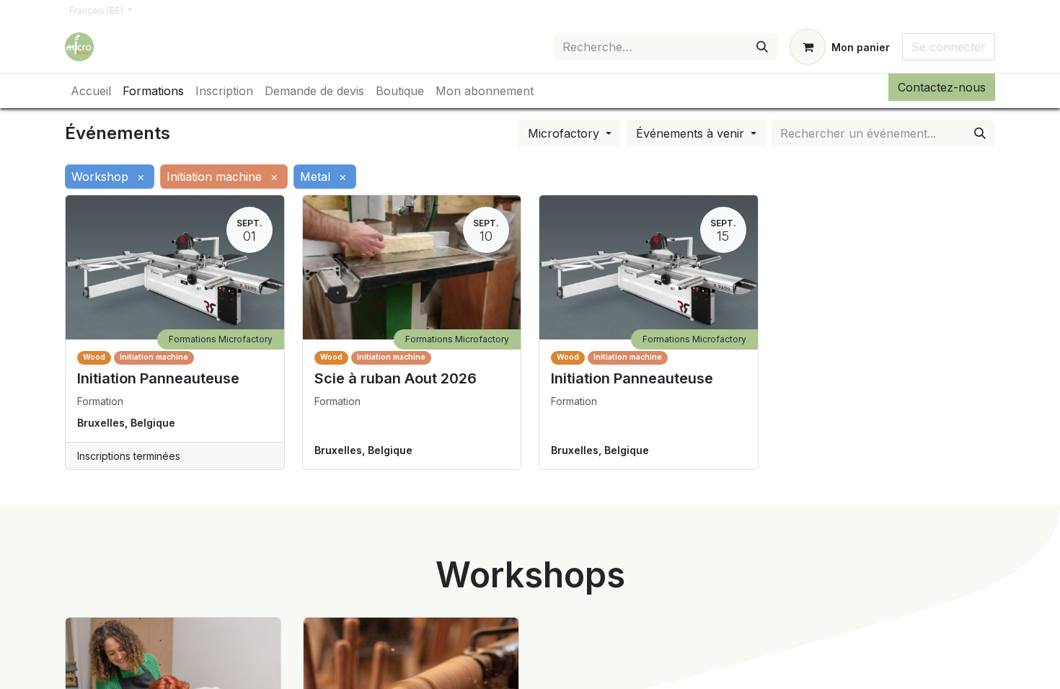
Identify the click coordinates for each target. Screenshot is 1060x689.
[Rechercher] (762, 47)
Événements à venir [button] (692, 133)
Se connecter (948, 47)
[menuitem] (91, 90)
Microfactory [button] (565, 133)
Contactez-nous (942, 87)
